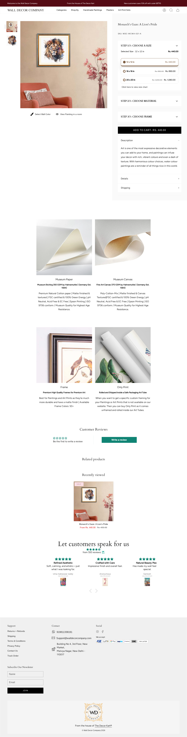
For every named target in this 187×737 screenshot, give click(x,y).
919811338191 (64, 632)
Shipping (125, 187)
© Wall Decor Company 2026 (93, 730)
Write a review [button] (119, 439)
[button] (61, 10)
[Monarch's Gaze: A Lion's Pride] (93, 501)
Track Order (13, 656)
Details (124, 178)
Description (127, 140)
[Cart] (177, 10)
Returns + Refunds (16, 631)
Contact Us (12, 651)
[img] (93, 549)
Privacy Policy (13, 646)
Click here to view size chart (134, 87)
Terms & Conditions (16, 641)
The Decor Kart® (103, 725)
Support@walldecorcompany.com (73, 638)
